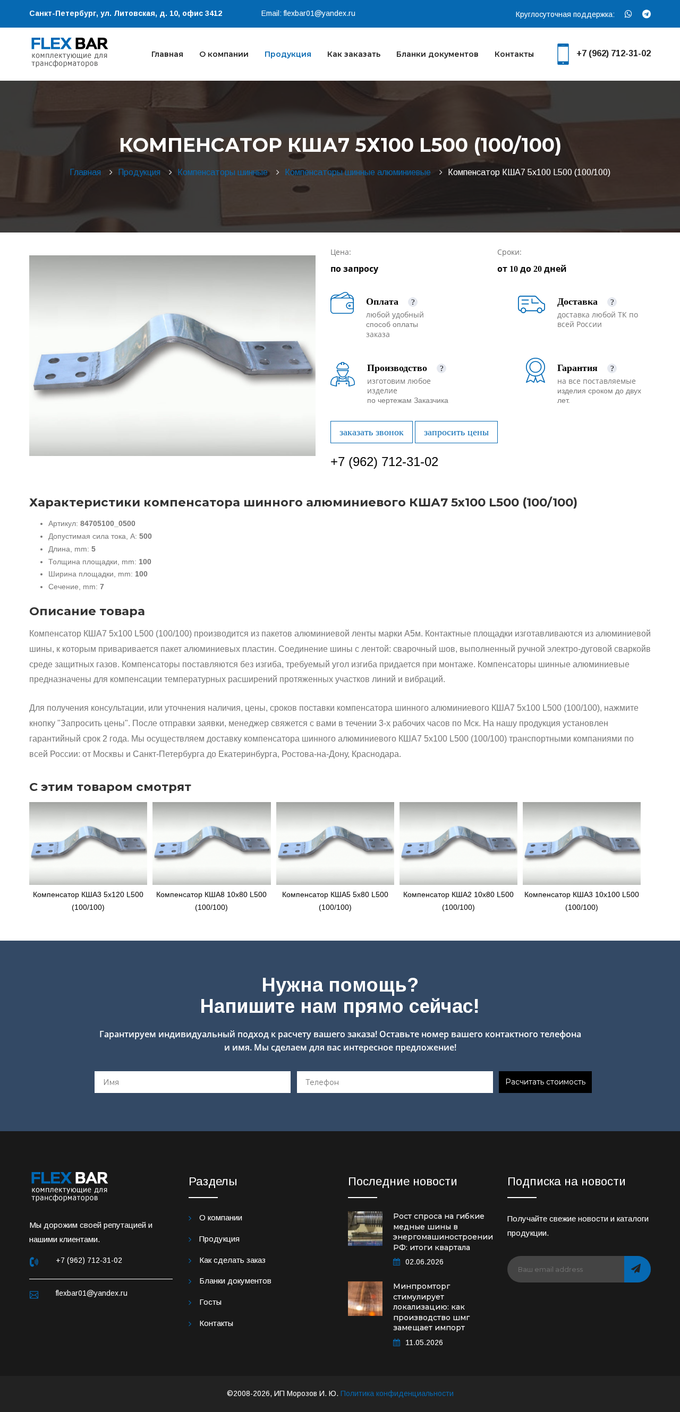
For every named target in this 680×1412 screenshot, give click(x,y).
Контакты (514, 54)
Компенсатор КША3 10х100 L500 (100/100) (581, 900)
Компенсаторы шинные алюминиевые (360, 172)
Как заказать (353, 54)
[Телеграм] (646, 14)
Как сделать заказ (232, 1259)
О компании (224, 54)
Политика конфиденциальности (397, 1393)
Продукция (288, 54)
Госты (210, 1301)
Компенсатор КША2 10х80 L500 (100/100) (458, 900)
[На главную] (70, 51)
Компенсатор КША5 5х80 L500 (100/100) (335, 900)
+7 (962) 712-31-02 (613, 53)
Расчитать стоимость (545, 1082)
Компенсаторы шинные (224, 172)
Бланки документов (437, 54)
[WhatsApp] (628, 14)
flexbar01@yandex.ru (319, 13)
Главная (167, 54)
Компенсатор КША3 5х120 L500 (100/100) (88, 900)
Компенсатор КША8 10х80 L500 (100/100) (211, 900)
